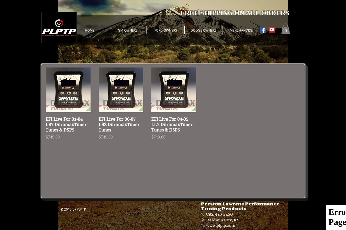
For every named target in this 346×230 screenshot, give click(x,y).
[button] (285, 28)
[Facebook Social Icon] (263, 30)
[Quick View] (68, 89)
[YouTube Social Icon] (272, 30)
